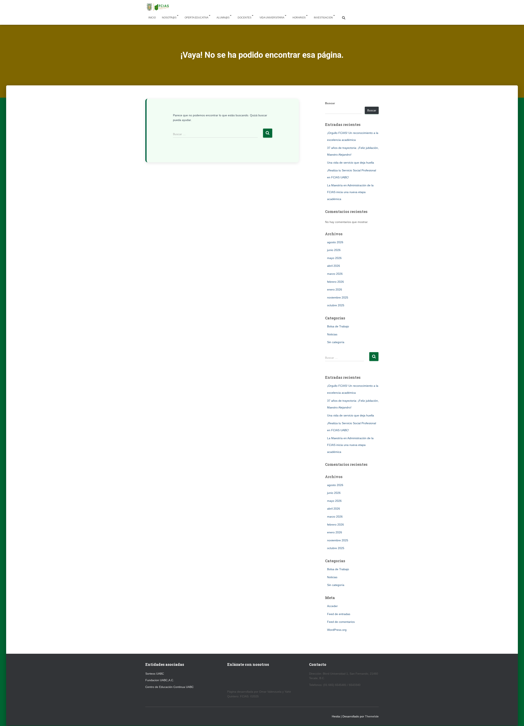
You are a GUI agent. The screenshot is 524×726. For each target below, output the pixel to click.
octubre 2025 (335, 305)
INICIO (152, 17)
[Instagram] (249, 678)
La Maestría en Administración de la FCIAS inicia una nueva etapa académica (350, 192)
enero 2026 (334, 289)
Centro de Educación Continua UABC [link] (169, 687)
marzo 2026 (335, 273)
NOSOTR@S (169, 17)
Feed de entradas (338, 614)
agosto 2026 (335, 242)
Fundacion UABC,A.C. (159, 680)
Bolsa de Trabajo (338, 326)
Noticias (332, 334)
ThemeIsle (372, 716)
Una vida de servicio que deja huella (350, 162)
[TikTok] (259, 678)
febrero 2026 (335, 281)
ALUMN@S (223, 17)
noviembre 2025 (337, 297)
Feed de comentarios (341, 621)
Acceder (332, 606)
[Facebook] (239, 678)
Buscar (330, 103)
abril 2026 (333, 265)
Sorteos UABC (154, 673)
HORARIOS (299, 17)
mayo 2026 (334, 258)
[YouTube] (229, 678)
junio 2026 (334, 250)
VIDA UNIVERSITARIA (272, 17)
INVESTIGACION (323, 17)
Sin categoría (335, 342)
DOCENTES (244, 17)
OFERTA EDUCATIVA (196, 17)
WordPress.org (337, 629)
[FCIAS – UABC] (157, 7)
